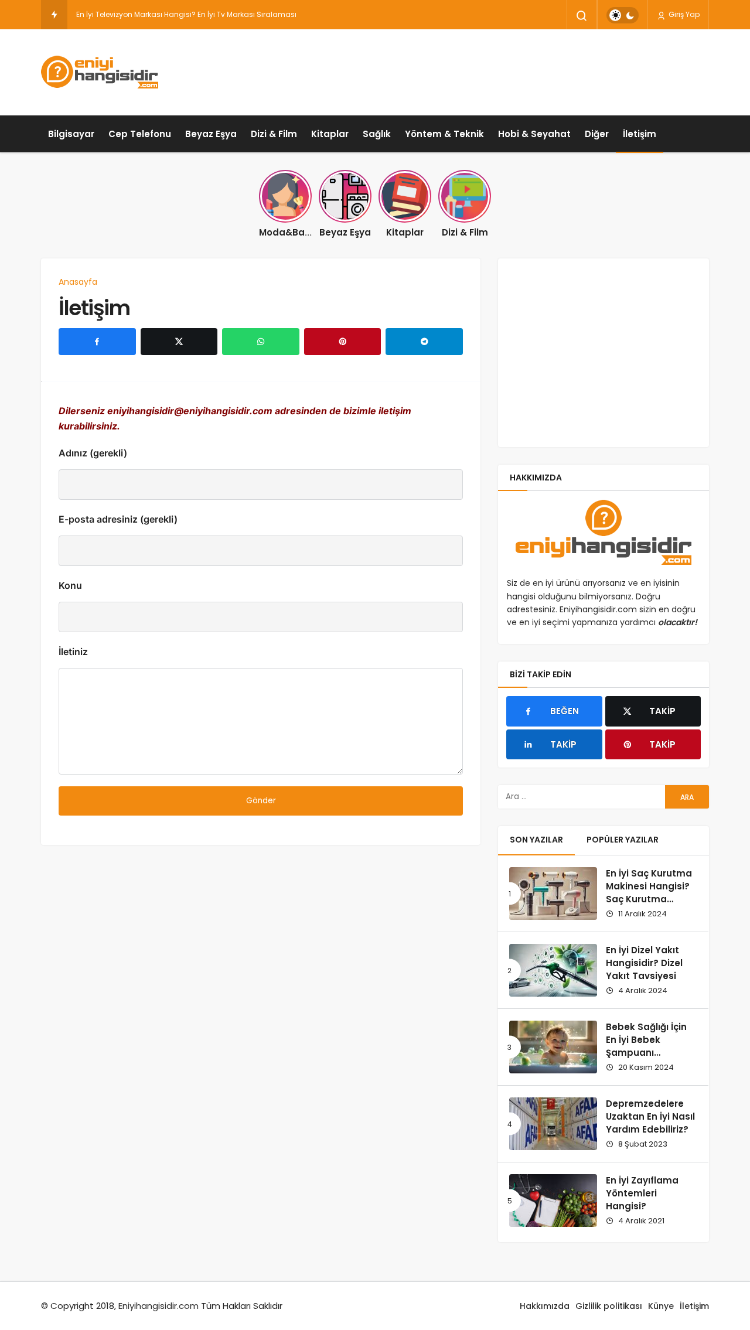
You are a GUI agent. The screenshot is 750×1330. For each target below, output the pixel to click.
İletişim (639, 134)
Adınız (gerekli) (93, 453)
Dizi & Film (274, 134)
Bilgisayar (71, 134)
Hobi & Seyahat (534, 134)
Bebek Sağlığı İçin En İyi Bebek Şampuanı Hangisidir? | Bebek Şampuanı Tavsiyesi (650, 1059)
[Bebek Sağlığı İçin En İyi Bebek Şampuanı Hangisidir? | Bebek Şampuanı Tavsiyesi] (553, 1047)
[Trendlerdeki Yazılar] (54, 14)
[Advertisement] (495, 70)
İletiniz (73, 651)
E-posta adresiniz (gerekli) (118, 519)
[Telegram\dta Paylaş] (424, 341)
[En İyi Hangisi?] (99, 72)
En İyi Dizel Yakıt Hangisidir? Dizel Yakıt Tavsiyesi (644, 963)
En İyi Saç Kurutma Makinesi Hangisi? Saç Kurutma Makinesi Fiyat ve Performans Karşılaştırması (649, 905)
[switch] (622, 15)
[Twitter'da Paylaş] (179, 341)
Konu (70, 585)
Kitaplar (330, 134)
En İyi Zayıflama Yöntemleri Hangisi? (642, 1193)
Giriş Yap (683, 14)
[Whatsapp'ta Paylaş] (260, 341)
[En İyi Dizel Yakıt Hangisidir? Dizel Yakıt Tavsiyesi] (553, 970)
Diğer (597, 134)
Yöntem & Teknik (444, 134)
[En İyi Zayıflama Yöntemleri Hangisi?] (553, 1200)
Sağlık (377, 134)
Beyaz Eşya (211, 134)
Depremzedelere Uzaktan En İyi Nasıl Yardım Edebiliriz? (650, 1116)
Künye (661, 1306)
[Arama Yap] (581, 16)
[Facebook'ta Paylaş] (97, 341)
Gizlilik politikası (608, 1306)
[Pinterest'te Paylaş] (342, 341)
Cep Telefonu (139, 134)
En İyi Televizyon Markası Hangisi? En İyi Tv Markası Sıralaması (186, 14)
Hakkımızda (545, 1306)
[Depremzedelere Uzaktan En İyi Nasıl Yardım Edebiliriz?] (553, 1123)
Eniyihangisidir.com (158, 1306)
